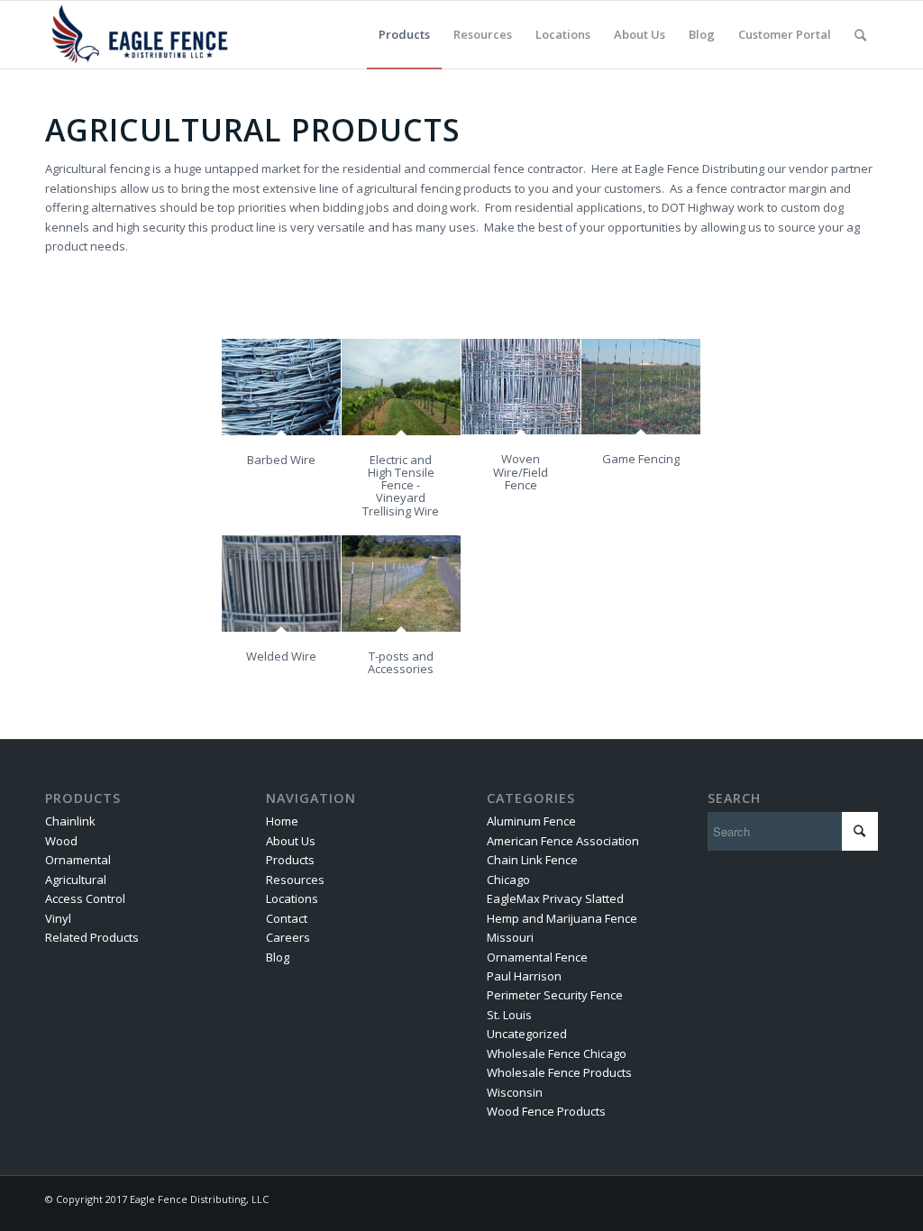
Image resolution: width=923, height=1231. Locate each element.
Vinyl (58, 918)
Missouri (510, 937)
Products (290, 860)
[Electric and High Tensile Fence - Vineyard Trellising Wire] (401, 387)
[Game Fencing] (640, 387)
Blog (277, 957)
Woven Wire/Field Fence (520, 472)
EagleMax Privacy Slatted (555, 898)
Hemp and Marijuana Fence (562, 918)
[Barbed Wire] (281, 387)
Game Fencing (641, 459)
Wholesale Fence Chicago (556, 1053)
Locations (292, 898)
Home (282, 821)
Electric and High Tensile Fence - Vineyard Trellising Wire (400, 485)
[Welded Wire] (281, 583)
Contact (286, 918)
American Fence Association (563, 841)
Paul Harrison (524, 976)
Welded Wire (281, 656)
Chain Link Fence (532, 860)
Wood (61, 841)
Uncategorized (527, 1034)
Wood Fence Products (546, 1111)
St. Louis (509, 1015)
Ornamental (78, 860)
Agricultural (75, 879)
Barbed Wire (281, 459)
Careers (288, 937)
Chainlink (70, 821)
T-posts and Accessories (401, 662)
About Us (290, 841)
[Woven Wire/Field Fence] (521, 387)
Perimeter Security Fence (555, 995)
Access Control (85, 898)
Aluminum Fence (531, 821)
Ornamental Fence (537, 957)
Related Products (92, 937)
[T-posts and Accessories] (401, 583)
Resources (295, 879)
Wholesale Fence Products (559, 1072)
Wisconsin (515, 1092)
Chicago (508, 879)
